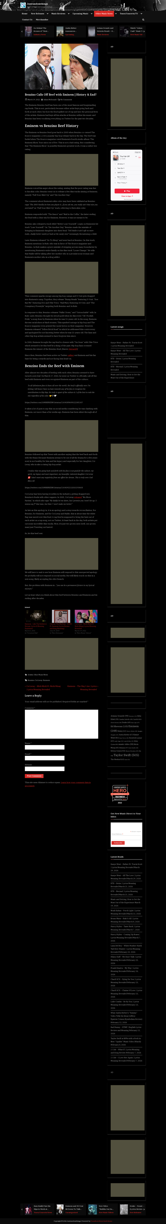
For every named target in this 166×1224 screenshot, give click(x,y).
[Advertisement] (61, 170)
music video (126, 744)
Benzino (31, 680)
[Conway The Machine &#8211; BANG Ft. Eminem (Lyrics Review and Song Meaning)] (61, 616)
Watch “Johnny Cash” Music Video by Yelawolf (137, 30)
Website (28, 765)
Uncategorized (70, 1212)
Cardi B (137, 719)
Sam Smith (133, 748)
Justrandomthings (37, 3)
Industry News (39, 34)
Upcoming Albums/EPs (69, 34)
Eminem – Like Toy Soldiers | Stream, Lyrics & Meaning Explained (36, 626)
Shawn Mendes (132, 751)
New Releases (37, 13)
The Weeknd (117, 759)
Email (28, 754)
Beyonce (133, 716)
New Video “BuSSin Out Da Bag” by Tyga (104, 1208)
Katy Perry (124, 738)
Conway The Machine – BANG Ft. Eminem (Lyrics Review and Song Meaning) (61, 626)
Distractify (73, 349)
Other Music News (104, 13)
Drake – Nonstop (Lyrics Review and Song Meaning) (137, 1208)
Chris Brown (116, 722)
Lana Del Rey (129, 741)
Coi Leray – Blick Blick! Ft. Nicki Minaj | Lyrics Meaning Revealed (85, 626)
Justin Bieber (126, 735)
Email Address (117, 834)
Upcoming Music (80, 13)
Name (28, 743)
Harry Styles (132, 731)
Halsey (122, 731)
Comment (30, 708)
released (78, 497)
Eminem (46, 680)
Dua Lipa (135, 722)
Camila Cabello (126, 719)
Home (24, 13)
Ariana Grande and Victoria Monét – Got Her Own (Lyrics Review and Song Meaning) (105, 30)
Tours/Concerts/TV (129, 13)
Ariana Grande (120, 716)
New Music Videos (137, 34)
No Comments (66, 99)
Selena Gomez (118, 751)
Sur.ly (124, 799)
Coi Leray (38, 680)
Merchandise (42, 19)
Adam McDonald (50, 99)
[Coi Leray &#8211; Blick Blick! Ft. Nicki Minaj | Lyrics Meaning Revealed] (86, 616)
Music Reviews (58, 13)
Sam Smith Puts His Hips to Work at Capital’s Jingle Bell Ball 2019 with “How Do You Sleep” (41, 1208)
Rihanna (123, 748)
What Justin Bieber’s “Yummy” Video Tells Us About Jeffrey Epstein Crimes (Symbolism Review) (126, 1016)
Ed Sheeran (119, 726)
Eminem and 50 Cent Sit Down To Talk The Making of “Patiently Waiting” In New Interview (73, 1208)
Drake (126, 722)
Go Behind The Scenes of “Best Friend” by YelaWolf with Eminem (41, 30)
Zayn (127, 759)
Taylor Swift (126, 755)
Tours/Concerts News (42, 1212)
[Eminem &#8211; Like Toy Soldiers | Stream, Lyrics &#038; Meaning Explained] (36, 616)
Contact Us (27, 19)
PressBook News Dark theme (101, 1221)
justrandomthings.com (120, 794)
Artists (30, 675)
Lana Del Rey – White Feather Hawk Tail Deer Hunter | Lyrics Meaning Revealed (126, 948)
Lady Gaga (118, 741)
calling (71, 355)
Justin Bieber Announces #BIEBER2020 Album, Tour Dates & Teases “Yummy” (73, 30)
